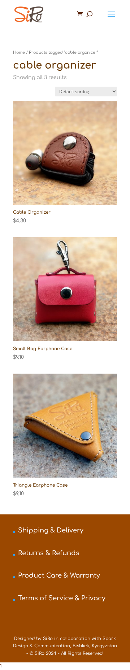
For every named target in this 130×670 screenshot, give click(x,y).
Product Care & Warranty (59, 575)
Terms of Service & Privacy (61, 598)
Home (19, 52)
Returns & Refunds (48, 553)
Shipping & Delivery (50, 530)
